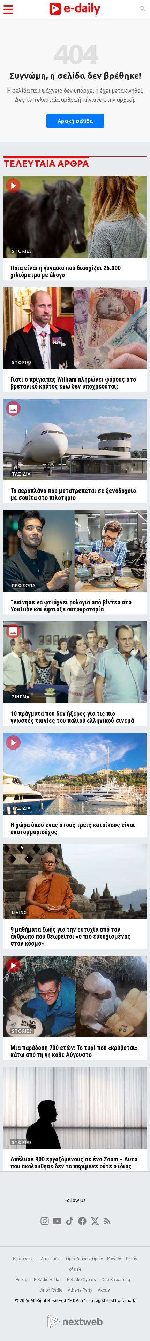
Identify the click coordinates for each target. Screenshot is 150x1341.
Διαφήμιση (51, 1258)
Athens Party (80, 1290)
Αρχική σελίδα (75, 121)
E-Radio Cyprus (82, 1279)
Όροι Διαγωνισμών (84, 1258)
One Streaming (116, 1279)
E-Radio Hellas (48, 1279)
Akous (104, 1290)
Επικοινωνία (25, 1258)
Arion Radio (51, 1290)
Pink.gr (23, 1279)
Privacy (114, 1258)
